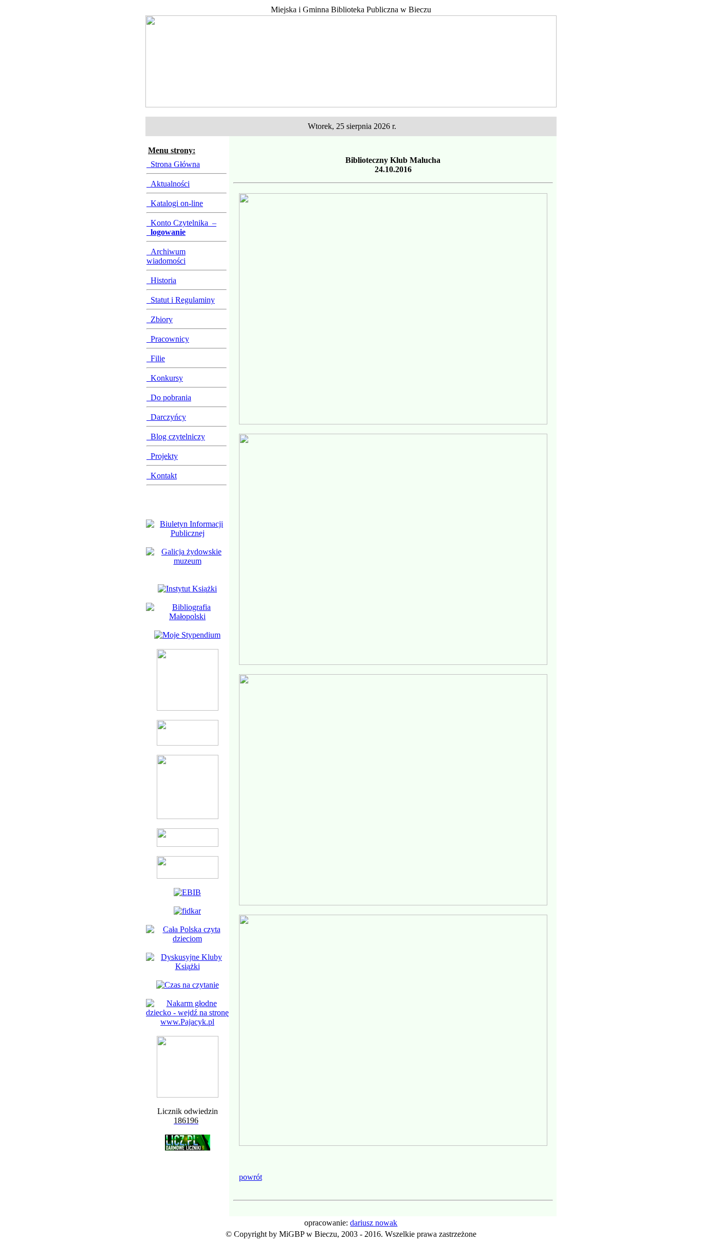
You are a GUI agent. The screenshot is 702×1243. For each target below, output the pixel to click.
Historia (161, 280)
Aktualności (168, 183)
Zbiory (159, 319)
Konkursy (164, 378)
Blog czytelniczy (175, 436)
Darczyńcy (166, 417)
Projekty (162, 456)
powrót (250, 1177)
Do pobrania (168, 397)
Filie (155, 358)
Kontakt (161, 475)
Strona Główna (173, 164)
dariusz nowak (373, 1222)
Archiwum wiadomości (166, 256)
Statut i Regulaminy (180, 299)
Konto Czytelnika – (181, 227)
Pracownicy (167, 339)
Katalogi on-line (174, 203)
